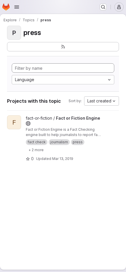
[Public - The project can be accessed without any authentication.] (28, 123)
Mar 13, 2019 (62, 158)
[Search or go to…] (103, 7)
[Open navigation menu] (16, 7)
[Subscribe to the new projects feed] (63, 46)
